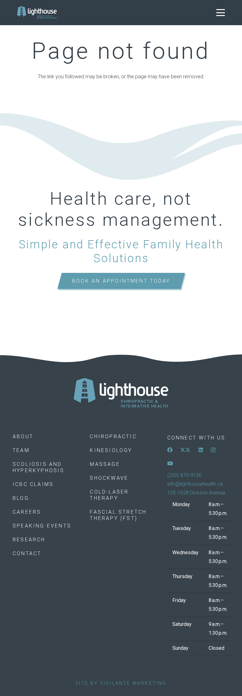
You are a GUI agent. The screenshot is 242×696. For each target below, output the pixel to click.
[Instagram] (213, 450)
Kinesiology (111, 450)
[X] (185, 449)
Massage (105, 464)
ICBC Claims (33, 484)
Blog (21, 498)
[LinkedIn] (201, 449)
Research (29, 540)
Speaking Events (42, 526)
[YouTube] (170, 463)
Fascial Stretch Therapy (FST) (118, 515)
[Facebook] (169, 449)
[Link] (121, 393)
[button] (220, 12)
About (23, 436)
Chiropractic (113, 436)
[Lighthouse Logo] (37, 12)
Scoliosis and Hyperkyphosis (39, 467)
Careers (27, 512)
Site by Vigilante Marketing (120, 683)
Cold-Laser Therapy (109, 495)
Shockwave (109, 478)
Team (21, 450)
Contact (27, 553)
